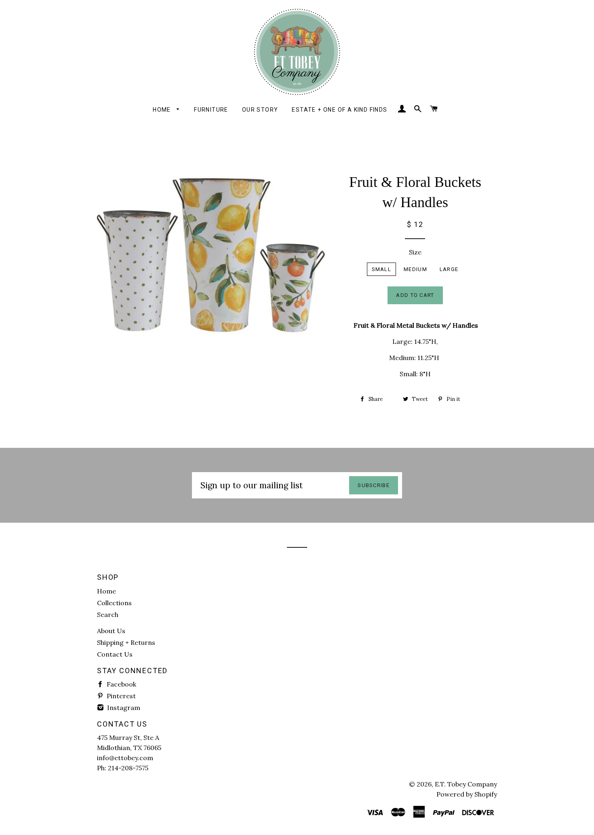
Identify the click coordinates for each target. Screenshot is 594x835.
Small (382, 269)
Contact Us (115, 654)
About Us (111, 631)
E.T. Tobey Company (466, 784)
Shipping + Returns (126, 642)
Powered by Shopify (466, 794)
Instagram (122, 708)
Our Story (260, 109)
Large (449, 269)
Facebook (120, 684)
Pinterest (120, 696)
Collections (114, 603)
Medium (415, 269)
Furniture (211, 109)
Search (107, 614)
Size (415, 252)
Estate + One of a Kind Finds (339, 109)
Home (163, 109)
